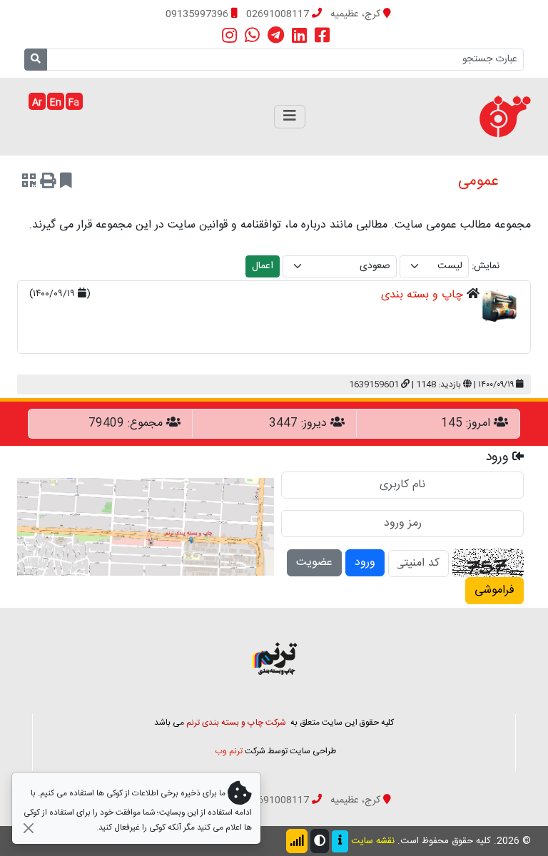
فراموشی (494, 590)
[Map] (145, 527)
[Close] (28, 827)
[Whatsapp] (252, 36)
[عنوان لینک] (274, 658)
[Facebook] (322, 36)
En (55, 103)
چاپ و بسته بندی (422, 295)
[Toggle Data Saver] (297, 841)
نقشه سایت (373, 841)
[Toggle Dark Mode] (319, 841)
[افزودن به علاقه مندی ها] (66, 182)
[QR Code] (29, 182)
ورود (365, 562)
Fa (73, 103)
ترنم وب (229, 751)
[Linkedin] (299, 36)
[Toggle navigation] (289, 116)
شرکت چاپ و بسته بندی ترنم (236, 722)
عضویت (314, 562)
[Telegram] (275, 36)
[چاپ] (48, 182)
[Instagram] (229, 36)
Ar (37, 103)
